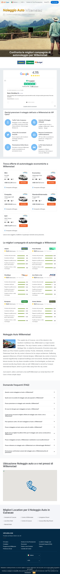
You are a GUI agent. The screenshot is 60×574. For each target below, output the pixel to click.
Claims (41, 546)
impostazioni (28, 572)
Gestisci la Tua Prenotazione (34, 2)
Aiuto (45, 2)
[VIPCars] (4, 14)
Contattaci (5, 544)
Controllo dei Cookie (26, 548)
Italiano (15, 2)
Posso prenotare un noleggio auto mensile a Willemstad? (22, 403)
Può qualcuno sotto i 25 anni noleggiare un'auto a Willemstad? (23, 421)
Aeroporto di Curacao (10, 517)
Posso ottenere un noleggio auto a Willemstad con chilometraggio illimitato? (28, 445)
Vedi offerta (23, 182)
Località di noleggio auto (45, 542)
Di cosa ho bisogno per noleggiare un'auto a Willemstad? (22, 409)
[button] (34, 489)
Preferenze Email (7, 548)
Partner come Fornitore (27, 546)
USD (22, 2)
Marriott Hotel (8, 524)
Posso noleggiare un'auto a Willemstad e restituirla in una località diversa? (27, 440)
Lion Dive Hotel (8, 521)
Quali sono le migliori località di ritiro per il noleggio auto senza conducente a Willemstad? (28, 433)
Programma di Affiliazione (9, 546)
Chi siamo (5, 542)
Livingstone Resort (44, 517)
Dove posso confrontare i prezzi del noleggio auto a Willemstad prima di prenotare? (26, 451)
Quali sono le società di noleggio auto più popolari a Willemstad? (24, 398)
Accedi (55, 2)
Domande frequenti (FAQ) (45, 544)
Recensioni (24, 544)
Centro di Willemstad (27, 517)
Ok (34, 572)
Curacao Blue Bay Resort (46, 521)
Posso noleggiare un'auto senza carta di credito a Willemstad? (23, 427)
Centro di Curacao (27, 521)
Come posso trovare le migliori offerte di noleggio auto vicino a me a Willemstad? (25, 415)
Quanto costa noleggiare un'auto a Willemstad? (19, 392)
